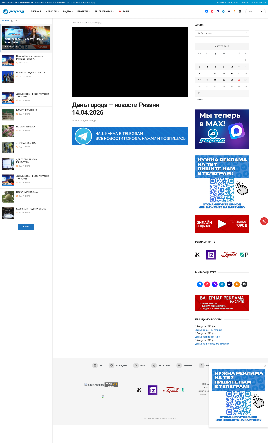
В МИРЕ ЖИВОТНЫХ (26, 110)
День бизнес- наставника (208, 330)
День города (97, 23)
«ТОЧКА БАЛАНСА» (26, 143)
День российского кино (207, 337)
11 (207, 73)
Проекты (82, 11)
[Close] (265, 365)
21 (232, 80)
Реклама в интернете (44, 3)
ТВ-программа (103, 11)
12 (215, 73)
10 (199, 73)
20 (224, 80)
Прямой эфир (89, 3)
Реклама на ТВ (27, 3)
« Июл (200, 100)
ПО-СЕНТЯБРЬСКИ (25, 126)
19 (215, 80)
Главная (36, 11)
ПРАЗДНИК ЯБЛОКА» (27, 192)
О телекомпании (9, 3)
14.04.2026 (77, 120)
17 (199, 80)
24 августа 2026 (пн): (205, 326)
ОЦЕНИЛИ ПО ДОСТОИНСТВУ (31, 72)
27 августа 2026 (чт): (205, 333)
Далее (26, 227)
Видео (67, 11)
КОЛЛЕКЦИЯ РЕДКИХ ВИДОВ (31, 208)
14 (232, 73)
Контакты (75, 3)
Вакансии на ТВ (62, 3)
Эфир (126, 11)
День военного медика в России (212, 344)
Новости (51, 11)
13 (224, 73)
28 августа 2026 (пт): (205, 340)
